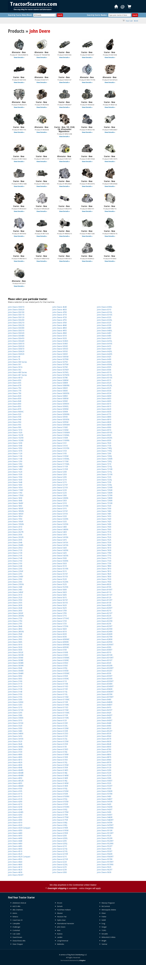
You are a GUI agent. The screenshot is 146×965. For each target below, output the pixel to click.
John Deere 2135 (15, 555)
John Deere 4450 (15, 843)
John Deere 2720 (15, 618)
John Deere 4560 (15, 862)
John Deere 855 (14, 406)
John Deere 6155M (60, 801)
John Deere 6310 (104, 309)
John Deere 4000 (15, 754)
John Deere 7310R (104, 503)
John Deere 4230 (15, 807)
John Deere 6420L (104, 351)
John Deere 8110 (104, 592)
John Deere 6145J (59, 780)
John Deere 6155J (59, 799)
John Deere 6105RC (60, 678)
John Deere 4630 (15, 872)
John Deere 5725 (59, 623)
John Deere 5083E (60, 390)
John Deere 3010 (15, 644)
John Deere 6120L (60, 725)
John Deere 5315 (59, 508)
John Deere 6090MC (61, 639)
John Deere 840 (14, 401)
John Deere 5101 (59, 443)
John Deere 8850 (104, 754)
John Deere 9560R (104, 854)
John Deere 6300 (59, 872)
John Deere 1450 (15, 469)
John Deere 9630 (104, 872)
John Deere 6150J (59, 788)
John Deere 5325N (60, 524)
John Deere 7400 (104, 511)
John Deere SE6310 (16, 330)
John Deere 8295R (104, 642)
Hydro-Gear (61, 920)
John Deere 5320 (59, 516)
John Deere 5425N (60, 555)
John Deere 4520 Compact (19, 856)
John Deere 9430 (104, 812)
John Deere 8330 (104, 673)
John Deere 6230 (59, 869)
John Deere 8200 (104, 605)
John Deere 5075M (60, 364)
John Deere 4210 (15, 804)
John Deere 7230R (104, 487)
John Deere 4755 (59, 320)
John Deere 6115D (60, 707)
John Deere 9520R (104, 838)
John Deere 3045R (15, 670)
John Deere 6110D (60, 686)
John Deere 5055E (60, 351)
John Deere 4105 (15, 791)
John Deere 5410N (60, 537)
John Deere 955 (14, 424)
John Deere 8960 (104, 760)
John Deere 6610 (104, 404)
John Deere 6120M (60, 728)
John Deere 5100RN (60, 440)
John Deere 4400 (15, 833)
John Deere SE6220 (16, 325)
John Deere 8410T (104, 710)
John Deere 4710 (59, 314)
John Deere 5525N (60, 587)
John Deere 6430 (104, 359)
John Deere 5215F (60, 485)
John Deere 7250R (104, 490)
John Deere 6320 (104, 317)
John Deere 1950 (15, 519)
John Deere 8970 (104, 762)
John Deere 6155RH (60, 807)
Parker (104, 917)
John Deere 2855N (16, 631)
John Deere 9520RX (105, 843)
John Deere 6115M (60, 710)
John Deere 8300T (104, 650)
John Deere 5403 (59, 532)
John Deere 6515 (104, 380)
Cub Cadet (16, 934)
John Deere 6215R (60, 859)
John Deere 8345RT (105, 686)
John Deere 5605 (59, 595)
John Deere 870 (14, 409)
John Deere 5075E (60, 362)
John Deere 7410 (104, 516)
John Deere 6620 (104, 409)
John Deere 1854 (15, 516)
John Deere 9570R (104, 859)
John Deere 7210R (104, 469)
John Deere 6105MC (61, 673)
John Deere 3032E (15, 652)
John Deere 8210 (104, 610)
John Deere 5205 (59, 477)
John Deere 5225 (59, 493)
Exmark (60, 906)
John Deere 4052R (15, 780)
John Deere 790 (14, 393)
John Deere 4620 (15, 869)
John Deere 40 (14, 356)
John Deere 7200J (104, 456)
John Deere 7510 (104, 532)
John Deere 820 (14, 396)
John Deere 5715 (59, 615)
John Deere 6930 (104, 440)
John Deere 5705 (59, 613)
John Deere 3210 (15, 707)
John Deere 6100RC (60, 660)
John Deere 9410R (104, 801)
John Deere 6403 (104, 333)
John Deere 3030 (15, 650)
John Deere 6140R (60, 778)
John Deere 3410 (15, 736)
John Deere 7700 (104, 553)
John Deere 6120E (60, 723)
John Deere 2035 (15, 540)
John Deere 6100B (60, 652)
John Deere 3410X (15, 739)
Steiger (104, 927)
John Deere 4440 (15, 841)
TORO (104, 930)
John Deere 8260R (104, 634)
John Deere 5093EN (60, 419)
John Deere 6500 (104, 362)
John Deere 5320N (60, 519)
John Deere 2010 (15, 527)
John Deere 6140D (60, 770)
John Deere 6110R (60, 702)
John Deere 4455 (15, 846)
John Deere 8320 (104, 663)
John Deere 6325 (104, 322)
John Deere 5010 (59, 335)
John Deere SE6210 (16, 322)
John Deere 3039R (15, 665)
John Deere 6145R (60, 786)
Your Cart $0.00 (132, 21)
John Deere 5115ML (60, 464)
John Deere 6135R (60, 767)
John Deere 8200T (104, 608)
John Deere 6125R (60, 744)
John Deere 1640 (15, 482)
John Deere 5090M (60, 409)
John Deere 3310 (15, 720)
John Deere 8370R (104, 694)
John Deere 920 (14, 414)
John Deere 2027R (15, 532)
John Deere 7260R (104, 493)
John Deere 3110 (15, 684)
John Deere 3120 (15, 686)
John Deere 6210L (60, 851)
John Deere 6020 (59, 634)
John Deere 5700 (59, 610)
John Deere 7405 (104, 514)
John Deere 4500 (15, 849)
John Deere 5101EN (60, 448)
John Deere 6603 (104, 398)
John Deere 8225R (104, 621)
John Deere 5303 (59, 500)
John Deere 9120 (104, 767)
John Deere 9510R (104, 830)
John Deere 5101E (60, 445)
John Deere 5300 (59, 495)
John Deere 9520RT (105, 841)
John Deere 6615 (104, 406)
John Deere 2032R (15, 537)
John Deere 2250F (15, 571)
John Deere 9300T (104, 780)
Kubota (59, 934)
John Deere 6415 (104, 346)
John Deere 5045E (60, 343)
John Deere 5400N (60, 529)
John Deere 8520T (104, 731)
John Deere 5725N (60, 626)
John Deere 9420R (104, 807)
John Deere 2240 (15, 566)
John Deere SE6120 (16, 317)
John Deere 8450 (104, 725)
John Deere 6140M (60, 775)
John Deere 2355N (16, 584)
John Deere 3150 (15, 694)
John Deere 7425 (104, 521)
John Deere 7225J (104, 479)
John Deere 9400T (104, 799)
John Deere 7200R (104, 459)
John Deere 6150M (60, 791)
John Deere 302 (14, 369)
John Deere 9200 (104, 770)
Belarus (15, 917)
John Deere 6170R (60, 815)
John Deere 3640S (15, 746)
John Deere (61, 927)
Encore (59, 903)
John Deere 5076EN (60, 375)
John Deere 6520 (104, 383)
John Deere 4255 (15, 817)
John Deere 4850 (59, 328)
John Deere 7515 (104, 534)
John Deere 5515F (60, 574)
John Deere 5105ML (60, 459)
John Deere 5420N (60, 550)
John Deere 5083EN (60, 393)
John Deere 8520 (104, 728)
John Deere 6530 (104, 390)
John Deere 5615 (59, 597)
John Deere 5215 (59, 482)
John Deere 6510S (104, 377)
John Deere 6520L (104, 385)
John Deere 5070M (60, 359)
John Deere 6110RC (60, 705)
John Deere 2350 (15, 579)
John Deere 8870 (104, 757)
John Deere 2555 (15, 602)
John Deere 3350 (15, 728)
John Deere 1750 (15, 493)
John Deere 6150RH (60, 796)
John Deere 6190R (60, 828)
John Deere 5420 (59, 548)
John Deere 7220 (104, 477)
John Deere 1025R (15, 438)
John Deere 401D (15, 377)
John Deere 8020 (104, 584)
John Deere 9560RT (105, 856)
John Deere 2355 (15, 582)
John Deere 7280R (104, 498)
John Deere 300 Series (17, 362)
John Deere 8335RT (105, 681)
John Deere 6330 (104, 325)
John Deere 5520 (59, 579)
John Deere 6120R (60, 731)
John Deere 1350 (15, 464)
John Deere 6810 (104, 419)
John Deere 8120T (104, 600)
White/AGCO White (108, 937)
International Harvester (65, 923)
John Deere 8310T (104, 660)
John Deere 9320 (104, 783)
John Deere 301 (14, 364)
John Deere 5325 (59, 521)
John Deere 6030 (59, 636)
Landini (59, 937)
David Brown (17, 937)
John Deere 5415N (60, 545)
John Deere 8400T (104, 705)
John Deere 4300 (15, 820)
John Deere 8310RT (105, 657)
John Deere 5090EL (60, 406)
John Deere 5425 (59, 553)
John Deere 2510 (15, 595)
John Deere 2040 (15, 542)
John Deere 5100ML (60, 435)
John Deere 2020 (15, 529)
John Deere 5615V (60, 602)
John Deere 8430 (104, 718)
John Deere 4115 (15, 796)
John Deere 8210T (104, 613)
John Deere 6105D (60, 663)
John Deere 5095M (60, 422)
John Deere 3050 (15, 676)
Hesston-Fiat (61, 917)
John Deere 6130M (60, 754)
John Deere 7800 (104, 566)
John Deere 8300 (104, 647)
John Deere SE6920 (16, 354)
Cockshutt (16, 930)
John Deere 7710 (104, 555)
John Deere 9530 (104, 849)
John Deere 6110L (60, 694)
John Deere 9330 (104, 788)
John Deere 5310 (59, 503)
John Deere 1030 (15, 443)
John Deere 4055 (15, 783)
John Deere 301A (15, 367)
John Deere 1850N (16, 511)
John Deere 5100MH (61, 432)
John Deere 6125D (60, 733)
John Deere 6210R (60, 854)
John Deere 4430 (15, 838)
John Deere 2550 (15, 600)
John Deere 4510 (15, 851)
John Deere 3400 (15, 731)
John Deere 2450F (15, 592)
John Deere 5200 (59, 472)
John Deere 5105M (60, 456)
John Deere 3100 (15, 681)
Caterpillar (16, 923)
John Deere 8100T (104, 589)
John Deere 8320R (104, 665)
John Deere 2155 (15, 563)
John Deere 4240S (15, 812)
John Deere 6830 (104, 424)
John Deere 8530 (104, 733)
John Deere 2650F (15, 613)
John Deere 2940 (15, 634)
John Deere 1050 (15, 448)
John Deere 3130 (15, 689)
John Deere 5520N (60, 582)
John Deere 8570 (104, 739)
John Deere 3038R (15, 663)
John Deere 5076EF (60, 369)
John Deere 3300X (15, 718)
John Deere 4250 (15, 815)
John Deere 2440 (15, 587)
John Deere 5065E (60, 354)
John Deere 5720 (59, 621)
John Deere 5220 (59, 490)
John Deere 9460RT (105, 820)
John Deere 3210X (15, 710)
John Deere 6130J (59, 752)
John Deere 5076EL (60, 372)
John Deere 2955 (15, 639)
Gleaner (60, 913)
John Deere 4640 (59, 307)
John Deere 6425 (104, 356)
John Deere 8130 (104, 602)
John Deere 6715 (104, 414)
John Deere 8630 (104, 741)
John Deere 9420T (104, 809)
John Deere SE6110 (16, 314)
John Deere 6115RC (60, 718)
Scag (103, 923)
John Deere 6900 (104, 427)
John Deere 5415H (60, 542)
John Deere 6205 (59, 841)
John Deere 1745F (15, 490)
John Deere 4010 (15, 760)
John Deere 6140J (59, 773)
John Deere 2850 (15, 629)
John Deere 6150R (60, 794)
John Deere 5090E (60, 401)
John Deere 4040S (15, 770)
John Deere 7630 (104, 550)
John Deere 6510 (104, 372)
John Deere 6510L (104, 375)
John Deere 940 (14, 419)
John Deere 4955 (59, 330)
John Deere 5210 (59, 479)
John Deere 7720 (104, 561)
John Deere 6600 (104, 396)
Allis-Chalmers (18, 910)
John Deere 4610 (15, 867)
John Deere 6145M (60, 783)
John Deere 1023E (15, 435)
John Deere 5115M (60, 461)
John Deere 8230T (104, 626)
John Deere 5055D (60, 349)
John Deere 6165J (59, 809)
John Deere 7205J (104, 461)
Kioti (58, 930)
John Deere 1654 (15, 487)
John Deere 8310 (104, 652)
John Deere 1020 (15, 432)
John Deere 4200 (15, 801)
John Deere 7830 (104, 576)
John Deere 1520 (15, 472)
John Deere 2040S (15, 545)
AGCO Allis (16, 906)
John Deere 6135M (60, 765)
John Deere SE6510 (16, 343)
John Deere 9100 (104, 765)
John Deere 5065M (60, 356)
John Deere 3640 (15, 744)
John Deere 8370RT (105, 697)
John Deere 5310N (60, 506)
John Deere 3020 (15, 647)
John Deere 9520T (104, 846)
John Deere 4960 (59, 333)
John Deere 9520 (104, 835)
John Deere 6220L (60, 864)
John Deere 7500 (104, 527)
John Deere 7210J (104, 466)
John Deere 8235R (104, 629)
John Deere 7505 (104, 529)
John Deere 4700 (59, 312)
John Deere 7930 (104, 582)
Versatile (105, 934)
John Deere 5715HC (60, 618)
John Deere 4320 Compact (19, 828)
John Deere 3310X (15, 723)
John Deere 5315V (60, 514)
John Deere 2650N (16, 615)
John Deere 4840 (59, 325)
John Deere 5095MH (61, 424)
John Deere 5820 (59, 629)
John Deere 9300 (104, 778)
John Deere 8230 (104, 623)
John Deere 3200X (15, 702)
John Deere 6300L (104, 307)
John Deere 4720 (59, 317)
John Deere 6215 (59, 856)
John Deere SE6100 (16, 312)
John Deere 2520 (15, 597)
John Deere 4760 (59, 322)
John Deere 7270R (104, 495)
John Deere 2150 (15, 561)
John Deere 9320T (104, 786)
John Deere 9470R (104, 822)
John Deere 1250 (15, 461)
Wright (104, 941)
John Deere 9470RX (105, 828)
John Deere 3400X (15, 733)
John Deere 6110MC (61, 699)
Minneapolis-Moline (109, 910)
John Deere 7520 (104, 537)
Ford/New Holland (63, 910)
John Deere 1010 (15, 430)
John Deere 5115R (60, 466)
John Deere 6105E (60, 665)
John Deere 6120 (59, 720)
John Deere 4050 (15, 778)
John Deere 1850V (15, 514)
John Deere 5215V (60, 487)
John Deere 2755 (15, 623)
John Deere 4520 (15, 854)
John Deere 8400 (104, 699)
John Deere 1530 (15, 474)
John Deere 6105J (59, 668)
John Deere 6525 (104, 388)
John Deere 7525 (104, 540)
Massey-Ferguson (108, 903)
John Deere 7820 (104, 574)
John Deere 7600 (104, 545)
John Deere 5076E (60, 367)
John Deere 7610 (104, 548)
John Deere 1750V (15, 495)
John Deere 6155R (60, 804)
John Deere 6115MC (61, 712)
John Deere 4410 (15, 835)
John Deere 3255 (15, 712)
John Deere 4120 (15, 799)
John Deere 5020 (59, 338)
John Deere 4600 (15, 864)
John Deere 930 (14, 417)
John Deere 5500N (60, 561)
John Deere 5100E (60, 427)
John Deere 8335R (104, 678)
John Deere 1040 (15, 445)
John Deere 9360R (104, 791)
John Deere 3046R (15, 673)
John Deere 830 (14, 398)
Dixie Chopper (18, 944)
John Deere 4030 (15, 765)
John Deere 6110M (60, 697)
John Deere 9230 (104, 775)
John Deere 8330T (104, 676)
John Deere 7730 (104, 563)
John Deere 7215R (104, 474)
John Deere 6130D (60, 749)
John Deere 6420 (104, 349)
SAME (104, 920)
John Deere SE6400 (16, 335)
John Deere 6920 (104, 435)
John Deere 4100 (15, 788)
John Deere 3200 (15, 699)
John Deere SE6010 (16, 307)
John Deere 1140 (15, 459)
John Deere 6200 (59, 835)
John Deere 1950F (15, 521)
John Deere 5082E (60, 388)
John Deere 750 (14, 388)
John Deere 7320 (104, 506)
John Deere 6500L (104, 364)
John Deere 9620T (104, 869)
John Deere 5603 (59, 592)
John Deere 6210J (59, 849)
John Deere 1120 (15, 453)
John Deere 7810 (104, 568)
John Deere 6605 (104, 401)
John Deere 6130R (60, 757)
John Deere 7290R (104, 500)
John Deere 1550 (15, 477)
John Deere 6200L (60, 838)
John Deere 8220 (104, 615)
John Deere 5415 (59, 540)
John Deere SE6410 (16, 338)
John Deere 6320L (104, 320)
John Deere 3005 (15, 642)
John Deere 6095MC (61, 644)
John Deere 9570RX (105, 864)
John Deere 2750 (15, 621)
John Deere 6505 (104, 367)
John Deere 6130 (59, 746)
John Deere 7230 (104, 482)
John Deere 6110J (59, 691)
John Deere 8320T (104, 670)
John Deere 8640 (104, 744)
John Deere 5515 (59, 571)
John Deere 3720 (15, 752)
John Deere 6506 (104, 369)
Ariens (15, 913)
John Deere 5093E (60, 417)
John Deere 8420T (104, 715)
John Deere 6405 (104, 335)
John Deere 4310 (15, 822)
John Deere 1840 (15, 500)
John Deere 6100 (59, 650)
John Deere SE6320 (16, 333)
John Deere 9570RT (105, 862)
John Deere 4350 (15, 830)
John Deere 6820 (104, 422)
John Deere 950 (14, 422)
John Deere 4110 (15, 794)
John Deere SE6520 (16, 346)
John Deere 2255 (15, 574)
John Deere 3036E (15, 657)
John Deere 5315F (60, 511)
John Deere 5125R (60, 469)
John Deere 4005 (15, 757)
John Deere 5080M (60, 380)
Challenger (16, 927)
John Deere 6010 (59, 631)
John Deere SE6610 (16, 349)
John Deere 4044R (15, 773)
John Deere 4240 (15, 809)
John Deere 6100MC (61, 657)
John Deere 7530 (104, 542)
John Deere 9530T (104, 851)
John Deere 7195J (104, 451)
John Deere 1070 (15, 451)
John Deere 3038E (15, 660)
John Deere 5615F (60, 600)
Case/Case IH (17, 920)
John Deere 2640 (15, 608)
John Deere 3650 (15, 749)
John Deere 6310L (104, 312)
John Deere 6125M (60, 741)
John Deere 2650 (15, 610)
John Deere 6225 (59, 867)
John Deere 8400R (104, 702)
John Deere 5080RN (60, 385)
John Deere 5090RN (60, 414)
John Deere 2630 (15, 605)
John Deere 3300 (15, 715)
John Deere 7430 (104, 524)
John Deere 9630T (15, 875)
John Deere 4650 (59, 309)
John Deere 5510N (60, 568)
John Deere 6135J (59, 762)
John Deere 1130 (15, 456)
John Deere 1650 (15, 485)
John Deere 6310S (104, 314)
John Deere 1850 (15, 506)
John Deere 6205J (59, 843)
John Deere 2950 (15, 636)
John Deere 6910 (104, 430)
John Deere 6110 (59, 681)
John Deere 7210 (104, 464)
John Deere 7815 (104, 571)
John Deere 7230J (104, 485)
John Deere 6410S (104, 343)
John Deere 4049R (15, 775)
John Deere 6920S (104, 438)
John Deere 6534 (104, 393)
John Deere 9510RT (105, 833)
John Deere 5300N (60, 498)
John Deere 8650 (104, 746)
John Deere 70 (14, 359)
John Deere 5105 (59, 453)
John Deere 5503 (59, 563)
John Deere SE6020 (16, 309)
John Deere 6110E (60, 689)
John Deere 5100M (60, 430)
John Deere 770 (14, 390)
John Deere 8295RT (105, 644)
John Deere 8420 (104, 712)
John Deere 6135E (60, 760)
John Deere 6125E (60, 736)
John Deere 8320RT (105, 668)
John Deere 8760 (104, 749)
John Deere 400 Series (17, 372)
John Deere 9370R (104, 794)
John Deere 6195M (60, 830)
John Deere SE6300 (16, 328)
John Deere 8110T (104, 595)
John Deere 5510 (59, 566)
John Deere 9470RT (105, 825)
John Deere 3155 (15, 697)
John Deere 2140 (15, 558)
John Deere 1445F (15, 466)
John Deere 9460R (104, 817)
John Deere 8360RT (105, 691)
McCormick (106, 906)
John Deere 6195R (60, 833)
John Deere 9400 (104, 796)
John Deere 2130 (15, 553)
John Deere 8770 (104, 752)
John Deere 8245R (104, 631)
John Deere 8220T (104, 618)
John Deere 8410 (104, 707)
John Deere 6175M (60, 817)
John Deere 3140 (15, 691)
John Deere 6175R (60, 820)
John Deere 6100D (60, 655)
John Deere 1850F (15, 508)
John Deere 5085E (60, 396)
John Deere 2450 (15, 589)
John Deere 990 (14, 427)
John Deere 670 (14, 385)
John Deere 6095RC (60, 647)
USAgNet (82, 960)
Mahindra (60, 944)
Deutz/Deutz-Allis (19, 941)
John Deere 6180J (59, 822)
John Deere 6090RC (60, 642)
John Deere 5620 (59, 605)
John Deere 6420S (104, 354)
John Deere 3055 (15, 678)
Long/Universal (62, 941)
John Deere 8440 (104, 723)
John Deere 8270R (104, 636)
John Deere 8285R (104, 639)
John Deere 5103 (59, 451)
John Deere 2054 (15, 548)
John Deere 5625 (59, 608)
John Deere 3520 (15, 741)
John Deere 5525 (59, 584)
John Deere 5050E (60, 346)
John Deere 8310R (104, 655)
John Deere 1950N (16, 524)
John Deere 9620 (104, 867)
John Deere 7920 (104, 579)
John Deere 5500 (59, 558)
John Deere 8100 (104, 587)
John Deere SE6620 (16, 351)
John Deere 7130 (104, 445)
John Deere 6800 (104, 417)
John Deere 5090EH (60, 404)
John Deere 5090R (60, 411)
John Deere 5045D (60, 341)
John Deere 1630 (15, 479)
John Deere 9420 (104, 804)
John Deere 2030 (15, 534)
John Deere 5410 (59, 534)
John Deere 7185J (104, 448)
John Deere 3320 (15, 725)
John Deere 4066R (15, 786)
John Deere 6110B (60, 684)
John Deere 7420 (104, 519)
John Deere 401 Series (17, 375)
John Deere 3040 (15, 668)
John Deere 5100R (60, 438)
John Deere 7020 (104, 443)
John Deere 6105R (60, 676)
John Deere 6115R (60, 715)
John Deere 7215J (104, 472)
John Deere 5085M (60, 398)
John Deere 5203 (59, 474)
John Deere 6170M (60, 812)
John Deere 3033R (15, 655)
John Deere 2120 (15, 550)
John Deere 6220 (59, 862)
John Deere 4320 (15, 825)
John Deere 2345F (15, 576)
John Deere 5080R (60, 383)
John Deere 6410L (104, 341)
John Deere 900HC (16, 411)
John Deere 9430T (104, 815)
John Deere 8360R (104, 689)
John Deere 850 (14, 404)
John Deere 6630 (104, 411)
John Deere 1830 (15, 498)
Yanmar (104, 944)
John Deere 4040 (15, 767)
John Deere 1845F (15, 503)
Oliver (104, 913)
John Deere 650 (14, 380)
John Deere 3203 (15, 705)
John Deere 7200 (104, 453)
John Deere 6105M (60, 670)
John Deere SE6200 (16, 320)
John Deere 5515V (60, 576)
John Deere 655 (14, 383)
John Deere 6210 (59, 846)
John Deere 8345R (104, 684)
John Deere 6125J (59, 739)
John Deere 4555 (15, 859)
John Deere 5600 (59, 589)
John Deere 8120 (104, 597)
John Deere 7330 (104, 508)
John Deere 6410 (104, 338)
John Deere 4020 (15, 762)
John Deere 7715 (104, 558)
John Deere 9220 (104, 773)
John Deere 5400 (59, 527)
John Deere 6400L (104, 330)
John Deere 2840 (15, 626)
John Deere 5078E (60, 377)
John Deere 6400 (104, 328)
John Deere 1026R (15, 440)
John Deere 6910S (104, 432)
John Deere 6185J (59, 825)
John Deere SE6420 (16, 341)
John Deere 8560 (104, 736)
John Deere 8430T (104, 720)
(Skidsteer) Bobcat (19, 903)
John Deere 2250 (15, 568)
